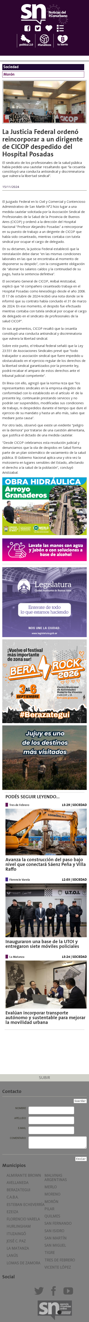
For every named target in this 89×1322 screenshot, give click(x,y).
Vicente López (57, 1267)
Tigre (49, 1252)
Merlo (50, 1187)
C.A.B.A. (12, 1197)
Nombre (20, 1108)
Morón (51, 1201)
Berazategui (18, 1190)
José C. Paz (16, 1241)
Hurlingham (19, 1226)
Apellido (20, 1118)
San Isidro (54, 1231)
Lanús (12, 1255)
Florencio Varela (23, 1219)
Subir (44, 1077)
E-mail (22, 1128)
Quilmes (52, 1216)
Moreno (52, 1194)
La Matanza (18, 1248)
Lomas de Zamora (23, 1263)
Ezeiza (12, 1212)
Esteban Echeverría (25, 1204)
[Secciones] (62, 28)
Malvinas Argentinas (55, 1177)
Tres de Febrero (59, 1260)
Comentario (18, 1138)
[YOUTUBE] (69, 1293)
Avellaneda (18, 1182)
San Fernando (58, 1223)
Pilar (49, 1209)
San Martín (55, 1238)
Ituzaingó (16, 1233)
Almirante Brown (24, 1175)
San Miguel (55, 1245)
